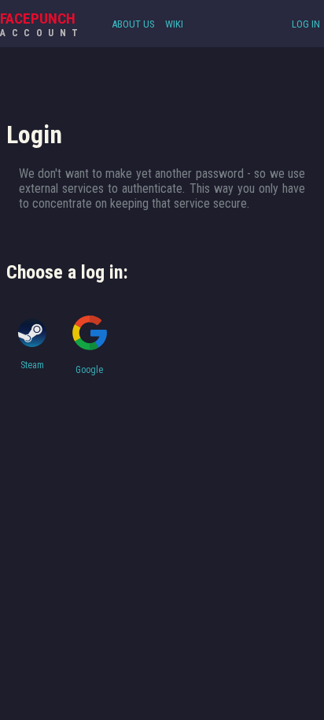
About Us (133, 24)
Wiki (174, 24)
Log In (306, 24)
